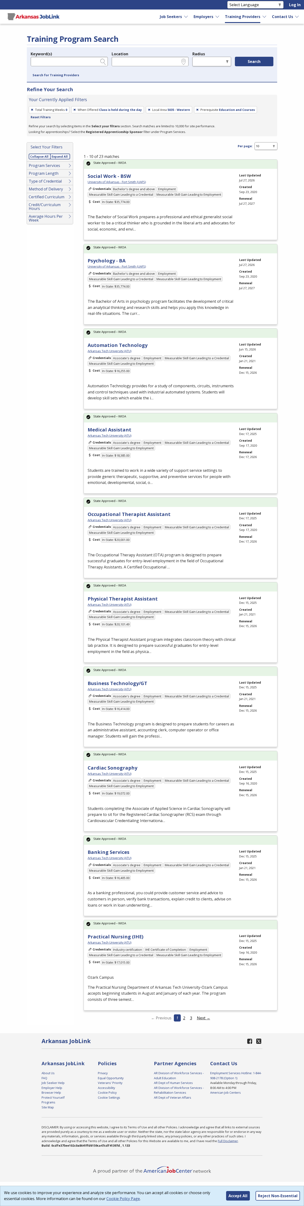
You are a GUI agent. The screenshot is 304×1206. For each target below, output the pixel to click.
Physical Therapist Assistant (123, 599)
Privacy (103, 1073)
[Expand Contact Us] (297, 16)
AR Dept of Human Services (173, 1083)
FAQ (44, 1078)
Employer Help (52, 1088)
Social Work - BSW (109, 176)
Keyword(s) (41, 54)
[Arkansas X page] (258, 1041)
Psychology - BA (107, 260)
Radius (198, 54)
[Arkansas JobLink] (33, 16)
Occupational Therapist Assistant (129, 514)
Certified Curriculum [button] (46, 196)
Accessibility (106, 1088)
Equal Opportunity (111, 1078)
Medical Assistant (109, 429)
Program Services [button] (44, 165)
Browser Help (51, 1092)
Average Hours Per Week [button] (46, 218)
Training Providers (242, 16)
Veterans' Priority (110, 1083)
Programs (48, 1102)
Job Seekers (171, 16)
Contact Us (282, 16)
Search (254, 61)
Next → (203, 1018)
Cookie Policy (107, 1092)
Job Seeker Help (53, 1083)
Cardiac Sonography (112, 768)
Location (120, 54)
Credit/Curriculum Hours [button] (45, 206)
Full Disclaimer (228, 1141)
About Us (48, 1073)
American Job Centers (225, 1092)
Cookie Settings (109, 1097)
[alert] (180, 164)
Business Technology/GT (117, 683)
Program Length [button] (43, 173)
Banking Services (108, 852)
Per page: (245, 146)
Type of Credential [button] (45, 181)
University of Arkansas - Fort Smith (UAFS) (117, 182)
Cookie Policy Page (123, 1198)
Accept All (237, 1195)
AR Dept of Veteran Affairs (172, 1097)
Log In (295, 4)
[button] (56, 75)
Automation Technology (117, 345)
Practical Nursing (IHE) (115, 936)
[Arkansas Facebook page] (250, 1041)
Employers (203, 16)
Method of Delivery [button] (46, 189)
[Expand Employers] (217, 16)
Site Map (48, 1107)
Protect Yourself (53, 1097)
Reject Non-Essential (278, 1195)
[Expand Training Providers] (264, 16)
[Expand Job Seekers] (186, 16)
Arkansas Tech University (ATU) (109, 351)
